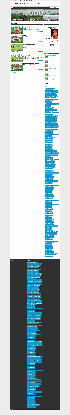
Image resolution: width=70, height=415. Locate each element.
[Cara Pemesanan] (17, 58)
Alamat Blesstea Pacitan (30, 315)
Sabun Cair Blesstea (27, 27)
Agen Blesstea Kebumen (30, 281)
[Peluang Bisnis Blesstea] (17, 48)
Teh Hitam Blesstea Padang (48, 245)
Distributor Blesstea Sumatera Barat (49, 219)
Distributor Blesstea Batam (39, 341)
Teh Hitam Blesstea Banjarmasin (49, 239)
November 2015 (13, 23)
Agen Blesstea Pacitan (53, 122)
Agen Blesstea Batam (53, 93)
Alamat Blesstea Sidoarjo (37, 318)
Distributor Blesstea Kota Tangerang (31, 355)
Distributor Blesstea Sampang (48, 216)
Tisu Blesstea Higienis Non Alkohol (52, 64)
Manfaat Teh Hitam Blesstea (28, 63)
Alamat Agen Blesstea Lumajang (31, 307)
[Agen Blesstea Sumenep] (46, 79)
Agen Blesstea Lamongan (48, 115)
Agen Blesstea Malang (47, 119)
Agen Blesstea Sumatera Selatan (49, 133)
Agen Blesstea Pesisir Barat (55, 126)
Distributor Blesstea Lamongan (48, 197)
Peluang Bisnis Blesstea (32, 44)
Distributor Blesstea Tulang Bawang (31, 375)
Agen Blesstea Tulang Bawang (55, 134)
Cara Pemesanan (26, 55)
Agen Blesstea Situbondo (54, 130)
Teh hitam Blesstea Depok (30, 393)
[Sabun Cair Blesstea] (17, 30)
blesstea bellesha (47, 163)
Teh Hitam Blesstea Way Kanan (48, 253)
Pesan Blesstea (29, 385)
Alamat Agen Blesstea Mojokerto (48, 145)
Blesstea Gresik (29, 329)
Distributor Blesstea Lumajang (38, 356)
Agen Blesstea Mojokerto (37, 289)
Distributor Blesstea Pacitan (48, 205)
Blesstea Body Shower (47, 164)
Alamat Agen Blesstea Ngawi (48, 148)
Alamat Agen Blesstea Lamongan (49, 138)
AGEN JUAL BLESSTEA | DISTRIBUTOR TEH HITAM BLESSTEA (30, 3)
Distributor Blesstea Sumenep (48, 220)
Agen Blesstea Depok (47, 97)
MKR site (19, 409)
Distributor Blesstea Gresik (30, 345)
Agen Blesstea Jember (37, 277)
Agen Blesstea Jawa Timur (55, 104)
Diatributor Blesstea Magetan (30, 334)
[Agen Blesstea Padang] (46, 75)
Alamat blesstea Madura (38, 314)
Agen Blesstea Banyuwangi (55, 92)
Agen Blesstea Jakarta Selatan (48, 100)
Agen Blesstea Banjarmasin (48, 92)
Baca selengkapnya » (40, 31)
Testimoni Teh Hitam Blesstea (30, 405)
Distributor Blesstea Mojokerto (38, 359)
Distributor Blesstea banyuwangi (48, 179)
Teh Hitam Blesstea (37, 63)
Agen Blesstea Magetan (54, 118)
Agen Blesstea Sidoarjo (47, 130)
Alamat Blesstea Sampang (55, 153)
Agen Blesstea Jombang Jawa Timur (49, 107)
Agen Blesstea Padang (47, 123)
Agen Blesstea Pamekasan (37, 293)
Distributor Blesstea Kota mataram (49, 193)
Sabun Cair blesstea (47, 234)
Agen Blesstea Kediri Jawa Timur (49, 111)
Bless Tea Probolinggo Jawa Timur (49, 159)
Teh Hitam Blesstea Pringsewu (48, 250)
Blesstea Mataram (54, 167)
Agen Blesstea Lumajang (37, 285)
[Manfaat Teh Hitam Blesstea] (17, 67)
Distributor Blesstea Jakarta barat (49, 186)
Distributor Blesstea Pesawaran (48, 212)
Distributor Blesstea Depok (38, 344)
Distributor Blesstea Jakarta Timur (49, 189)
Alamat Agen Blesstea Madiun (48, 141)
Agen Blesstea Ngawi (47, 122)
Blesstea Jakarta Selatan (48, 167)
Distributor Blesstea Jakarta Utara (49, 190)
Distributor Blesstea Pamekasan (48, 209)
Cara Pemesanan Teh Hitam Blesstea (49, 171)
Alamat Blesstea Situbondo (30, 319)
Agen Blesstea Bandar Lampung (52, 68)
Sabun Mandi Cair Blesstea (54, 234)
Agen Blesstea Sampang (30, 299)
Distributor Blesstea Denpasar (30, 344)
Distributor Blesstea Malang (48, 201)
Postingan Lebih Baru (13, 72)
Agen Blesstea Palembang (54, 123)
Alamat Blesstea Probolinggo (48, 153)
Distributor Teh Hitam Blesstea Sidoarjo (49, 224)
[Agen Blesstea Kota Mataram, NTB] (46, 57)
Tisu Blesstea (26, 36)
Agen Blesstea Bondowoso (48, 96)
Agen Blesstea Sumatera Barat (37, 300)
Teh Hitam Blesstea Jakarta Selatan (49, 242)
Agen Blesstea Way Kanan (38, 303)
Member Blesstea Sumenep (48, 231)
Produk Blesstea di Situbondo (35, 385)
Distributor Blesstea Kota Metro (48, 194)
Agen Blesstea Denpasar (55, 96)
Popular (47, 53)
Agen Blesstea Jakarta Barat (30, 273)
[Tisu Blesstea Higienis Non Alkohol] (46, 66)
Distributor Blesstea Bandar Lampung (49, 174)
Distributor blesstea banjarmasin (48, 178)
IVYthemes (16, 409)
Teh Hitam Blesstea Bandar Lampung (31, 389)
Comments (52, 53)
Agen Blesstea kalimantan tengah (49, 108)
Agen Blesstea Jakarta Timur (30, 274)
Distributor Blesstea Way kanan (48, 223)
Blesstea (24, 63)
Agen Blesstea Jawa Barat (56, 103)
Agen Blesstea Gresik (53, 97)
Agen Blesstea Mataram (54, 119)
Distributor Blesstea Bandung (48, 175)
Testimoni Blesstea (55, 253)
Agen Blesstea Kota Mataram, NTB (52, 55)
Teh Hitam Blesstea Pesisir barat (49, 249)
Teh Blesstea (33, 63)
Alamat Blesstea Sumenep (48, 156)
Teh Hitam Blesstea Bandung (48, 238)
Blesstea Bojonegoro (53, 164)
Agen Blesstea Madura (47, 118)
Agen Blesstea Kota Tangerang (31, 284)
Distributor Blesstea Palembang (48, 208)
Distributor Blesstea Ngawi (55, 204)
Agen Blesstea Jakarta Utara (48, 103)
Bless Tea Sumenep (56, 159)
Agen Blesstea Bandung (38, 263)
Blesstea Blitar (51, 163)
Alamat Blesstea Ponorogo (56, 152)
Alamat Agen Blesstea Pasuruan (48, 149)
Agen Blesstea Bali (53, 88)
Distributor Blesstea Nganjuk (48, 204)
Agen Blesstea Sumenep (48, 134)
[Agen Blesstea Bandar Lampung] (46, 70)
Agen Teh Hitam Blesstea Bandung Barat (49, 137)
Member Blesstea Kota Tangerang (49, 230)
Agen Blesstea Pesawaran (48, 126)
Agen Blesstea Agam (47, 88)
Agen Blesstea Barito (47, 93)
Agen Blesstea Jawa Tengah (48, 104)
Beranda (12, 7)
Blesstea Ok (26, 28)
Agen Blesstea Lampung (54, 115)
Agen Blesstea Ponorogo (37, 296)
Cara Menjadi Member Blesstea (26, 44)
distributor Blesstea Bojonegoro (48, 182)
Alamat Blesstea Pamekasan (48, 152)
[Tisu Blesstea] (17, 39)
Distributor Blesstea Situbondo (30, 371)
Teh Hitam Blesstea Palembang (48, 246)
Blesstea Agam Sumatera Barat (51, 160)
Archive (57, 53)
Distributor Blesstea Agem (38, 334)
